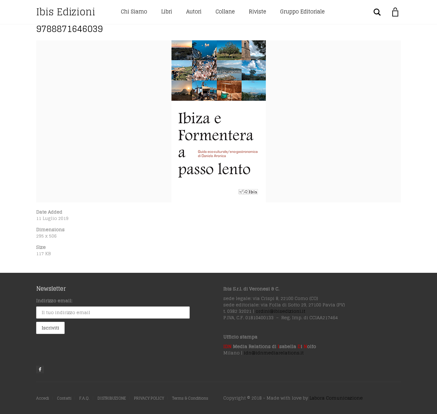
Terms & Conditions (190, 398)
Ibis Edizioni (65, 11)
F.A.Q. (84, 398)
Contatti (64, 398)
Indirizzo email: (54, 300)
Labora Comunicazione (336, 398)
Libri (166, 11)
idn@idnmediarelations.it (274, 353)
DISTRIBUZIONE (112, 398)
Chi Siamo (134, 11)
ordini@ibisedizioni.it (280, 311)
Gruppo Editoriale (302, 11)
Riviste (257, 11)
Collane (225, 11)
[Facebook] (40, 369)
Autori (194, 11)
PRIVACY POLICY (149, 398)
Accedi (42, 398)
